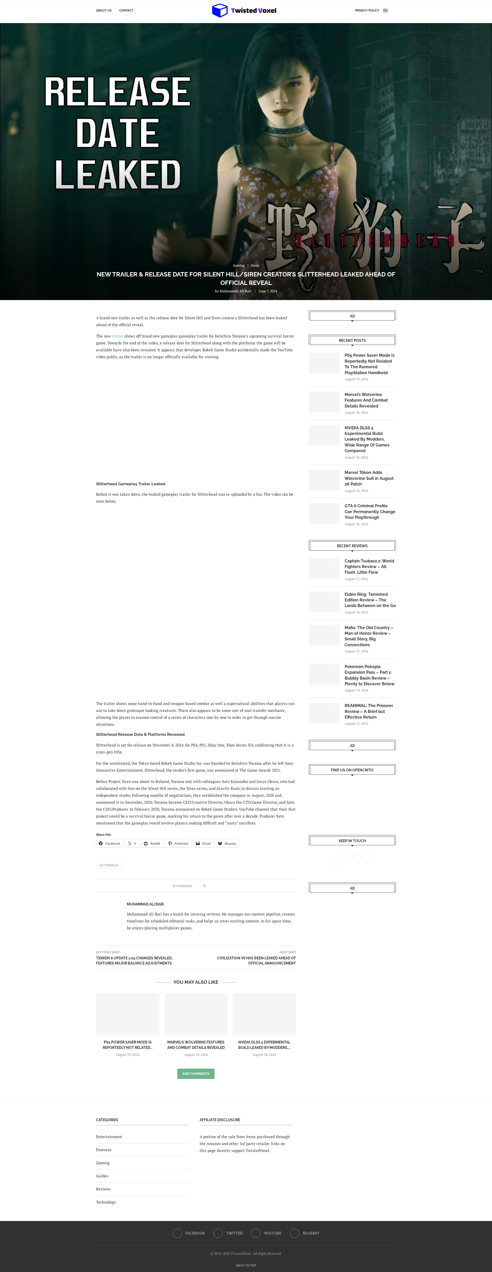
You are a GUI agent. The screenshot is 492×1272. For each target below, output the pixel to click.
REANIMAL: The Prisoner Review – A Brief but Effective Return (369, 711)
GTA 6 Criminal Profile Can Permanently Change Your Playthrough (370, 511)
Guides (102, 1175)
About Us (103, 10)
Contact (126, 10)
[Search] (393, 10)
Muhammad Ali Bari (235, 291)
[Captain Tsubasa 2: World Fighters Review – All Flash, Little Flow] (324, 568)
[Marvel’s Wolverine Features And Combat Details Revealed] (196, 1014)
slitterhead (108, 865)
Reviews (103, 1188)
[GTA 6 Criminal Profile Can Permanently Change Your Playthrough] (324, 513)
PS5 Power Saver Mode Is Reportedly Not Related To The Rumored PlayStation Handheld (370, 364)
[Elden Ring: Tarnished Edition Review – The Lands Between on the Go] (324, 602)
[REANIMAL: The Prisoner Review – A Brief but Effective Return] (324, 713)
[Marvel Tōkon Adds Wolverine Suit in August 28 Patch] (324, 480)
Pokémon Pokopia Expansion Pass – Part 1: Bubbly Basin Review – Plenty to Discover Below (369, 675)
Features (103, 1149)
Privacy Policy (367, 10)
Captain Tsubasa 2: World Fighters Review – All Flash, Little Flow (369, 567)
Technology (106, 1202)
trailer (117, 336)
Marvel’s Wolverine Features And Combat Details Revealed (366, 400)
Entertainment (109, 1136)
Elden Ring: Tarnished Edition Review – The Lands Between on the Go (370, 600)
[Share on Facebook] (210, 885)
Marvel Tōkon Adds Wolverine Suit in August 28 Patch (369, 478)
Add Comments (195, 1074)
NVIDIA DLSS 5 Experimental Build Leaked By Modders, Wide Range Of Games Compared (367, 439)
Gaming (103, 1162)
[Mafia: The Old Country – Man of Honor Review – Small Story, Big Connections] (324, 635)
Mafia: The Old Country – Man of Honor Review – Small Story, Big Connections (369, 636)
